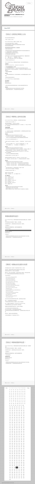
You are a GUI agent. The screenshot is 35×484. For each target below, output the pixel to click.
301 (19, 455)
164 (10, 422)
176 (21, 424)
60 (15, 398)
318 (10, 460)
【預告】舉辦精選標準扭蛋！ (15, 342)
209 (16, 432)
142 (23, 415)
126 (19, 412)
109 (12, 408)
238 (19, 439)
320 (14, 460)
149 (23, 417)
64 (22, 398)
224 (19, 436)
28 (22, 391)
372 (21, 472)
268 (23, 446)
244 (16, 441)
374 (10, 474)
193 (12, 429)
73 (22, 400)
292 (14, 453)
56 (24, 396)
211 (21, 432)
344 (21, 465)
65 (24, 398)
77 (13, 401)
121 (23, 410)
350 (19, 467)
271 (14, 448)
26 (19, 391)
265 (16, 446)
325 (10, 462)
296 (23, 453)
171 (10, 424)
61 (17, 398)
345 (23, 465)
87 (15, 403)
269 (10, 448)
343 (19, 465)
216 (16, 434)
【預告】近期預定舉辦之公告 (15, 34)
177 (23, 424)
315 (19, 458)
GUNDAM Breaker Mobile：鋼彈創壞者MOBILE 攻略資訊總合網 (14, 15)
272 (16, 448)
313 (14, 458)
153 (16, 419)
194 (14, 429)
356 (16, 469)
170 (23, 422)
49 (11, 396)
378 (19, 474)
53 (19, 396)
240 (23, 439)
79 (17, 401)
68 (13, 400)
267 (21, 446)
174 (16, 424)
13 (11, 389)
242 (12, 441)
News (13, 208)
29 (24, 391)
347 (12, 467)
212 (23, 432)
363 (16, 470)
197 (21, 429)
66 (9, 400)
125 (16, 412)
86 (13, 403)
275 (23, 448)
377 (16, 474)
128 (23, 412)
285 (14, 451)
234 (10, 439)
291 (12, 453)
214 (12, 434)
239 (21, 439)
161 (19, 420)
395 (10, 479)
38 (24, 393)
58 (11, 398)
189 (19, 427)
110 (14, 408)
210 (19, 432)
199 (10, 431)
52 (17, 396)
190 (21, 427)
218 (21, 434)
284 (12, 451)
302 (21, 455)
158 (12, 420)
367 (10, 472)
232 (21, 438)
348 (14, 467)
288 (21, 451)
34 (17, 393)
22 (11, 391)
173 (14, 424)
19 (22, 389)
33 (15, 393)
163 (23, 420)
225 (21, 436)
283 (10, 451)
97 (17, 405)
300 (16, 455)
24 (15, 391)
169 (21, 422)
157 (10, 420)
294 (19, 453)
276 (10, 450)
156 (23, 419)
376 (14, 474)
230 (16, 438)
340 (12, 465)
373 (23, 472)
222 (14, 436)
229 (14, 438)
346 (10, 467)
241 (10, 441)
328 (16, 462)
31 (11, 393)
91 (22, 403)
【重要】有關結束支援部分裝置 (16, 264)
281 (21, 450)
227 (10, 438)
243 (14, 441)
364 (19, 470)
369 (14, 472)
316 (21, 458)
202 (16, 431)
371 (19, 472)
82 (22, 401)
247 (23, 441)
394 (23, 477)
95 (13, 405)
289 (23, 451)
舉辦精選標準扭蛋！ (12, 216)
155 (21, 419)
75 (9, 401)
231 (19, 438)
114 (23, 408)
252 (19, 443)
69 (15, 400)
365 (21, 470)
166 (14, 422)
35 (19, 393)
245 (19, 441)
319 (12, 460)
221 (12, 436)
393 (21, 477)
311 (10, 458)
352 (23, 467)
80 (19, 401)
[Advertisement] (14, 20)
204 (21, 431)
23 (13, 391)
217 (19, 434)
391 (16, 477)
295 (21, 453)
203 (19, 431)
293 (16, 453)
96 (15, 405)
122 (10, 412)
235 (12, 439)
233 (23, 438)
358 (21, 469)
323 (21, 460)
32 (13, 393)
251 (16, 443)
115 (10, 410)
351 (21, 467)
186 (12, 427)
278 (14, 450)
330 (21, 462)
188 (16, 427)
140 (19, 415)
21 (9, 391)
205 (23, 431)
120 (21, 410)
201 (14, 431)
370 (16, 472)
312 (12, 458)
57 (9, 398)
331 (23, 462)
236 (14, 439)
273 (19, 448)
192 (10, 429)
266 (19, 446)
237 (16, 439)
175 (19, 424)
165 (12, 422)
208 (14, 432)
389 (12, 477)
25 (17, 391)
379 (21, 474)
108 (10, 408)
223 (16, 436)
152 (14, 419)
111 (16, 408)
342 (16, 465)
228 (12, 438)
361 (12, 470)
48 (9, 396)
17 (19, 389)
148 (21, 417)
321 (16, 460)
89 (19, 403)
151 (12, 419)
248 (10, 443)
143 (10, 417)
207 (12, 432)
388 (10, 477)
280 (19, 450)
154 (19, 419)
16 (17, 389)
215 (14, 434)
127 (21, 412)
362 (14, 470)
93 (9, 405)
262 (10, 446)
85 (11, 403)
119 (19, 410)
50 (13, 396)
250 (14, 443)
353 (10, 469)
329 (19, 462)
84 (9, 403)
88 (17, 403)
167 (16, 422)
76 (11, 401)
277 (12, 450)
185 (10, 427)
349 (16, 467)
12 (9, 389)
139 (16, 415)
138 (14, 415)
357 (19, 469)
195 (16, 429)
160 (16, 420)
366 (23, 470)
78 (15, 401)
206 (10, 432)
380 (23, 474)
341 (14, 465)
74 (24, 400)
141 (21, 415)
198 (23, 429)
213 (10, 434)
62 (19, 398)
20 (24, 389)
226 (23, 436)
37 (22, 393)
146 (16, 417)
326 (12, 462)
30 (9, 393)
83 (24, 401)
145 (14, 417)
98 (19, 405)
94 (11, 405)
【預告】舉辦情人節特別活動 (15, 117)
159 (14, 420)
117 (14, 410)
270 (12, 448)
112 (19, 408)
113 (21, 408)
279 (16, 450)
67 (11, 400)
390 (14, 477)
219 (23, 434)
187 (14, 427)
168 (19, 422)
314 (16, 458)
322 (19, 460)
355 (14, 469)
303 (23, 455)
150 (10, 419)
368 (12, 472)
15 (15, 389)
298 (12, 455)
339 (10, 465)
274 (21, 448)
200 (12, 431)
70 (17, 400)
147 (19, 417)
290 (10, 453)
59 (13, 398)
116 (12, 410)
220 (10, 436)
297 (10, 455)
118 (16, 410)
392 (19, 477)
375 (12, 474)
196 (19, 429)
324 (23, 460)
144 (12, 417)
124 (14, 412)
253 (21, 443)
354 (12, 469)
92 (24, 403)
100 (23, 405)
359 (23, 469)
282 (23, 450)
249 (12, 443)
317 (23, 458)
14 (13, 389)
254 (23, 443)
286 (16, 451)
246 (21, 441)
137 (12, 415)
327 (14, 462)
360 (10, 470)
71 (19, 400)
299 (14, 455)
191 (23, 427)
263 (12, 446)
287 (19, 451)
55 (22, 396)
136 (10, 415)
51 (15, 396)
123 (12, 412)
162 (21, 420)
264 (14, 446)
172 (12, 424)
